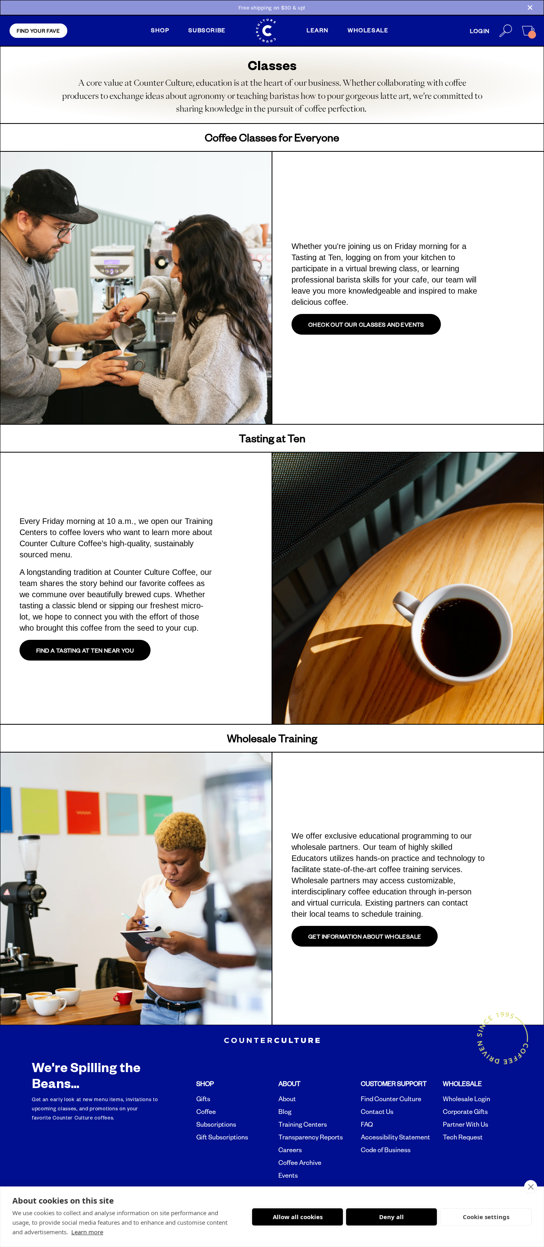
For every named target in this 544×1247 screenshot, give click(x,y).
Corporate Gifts (465, 1111)
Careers (290, 1149)
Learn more (87, 1232)
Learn (318, 30)
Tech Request (463, 1137)
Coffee (206, 1111)
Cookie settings (486, 1217)
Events (288, 1175)
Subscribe (206, 30)
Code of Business (386, 1149)
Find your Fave (38, 30)
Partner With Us (465, 1124)
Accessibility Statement (395, 1137)
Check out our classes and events (366, 324)
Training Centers (302, 1124)
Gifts (203, 1098)
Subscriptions (216, 1124)
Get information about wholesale (364, 936)
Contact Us (377, 1111)
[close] (530, 1187)
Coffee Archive (299, 1162)
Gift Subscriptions (222, 1137)
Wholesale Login (466, 1098)
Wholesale (368, 30)
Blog (285, 1111)
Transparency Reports (310, 1137)
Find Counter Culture (391, 1098)
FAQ (367, 1124)
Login (480, 30)
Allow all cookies (298, 1217)
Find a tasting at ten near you (85, 650)
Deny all (391, 1217)
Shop (160, 30)
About (287, 1098)
